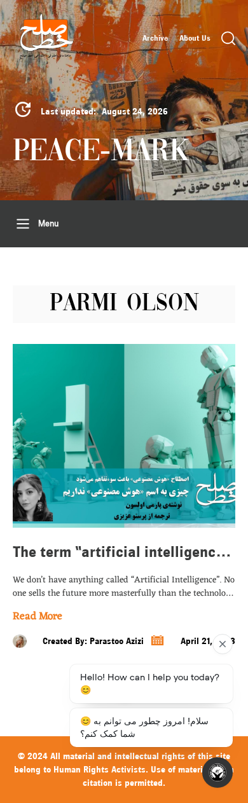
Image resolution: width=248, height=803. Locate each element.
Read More (37, 617)
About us (194, 38)
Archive (155, 38)
